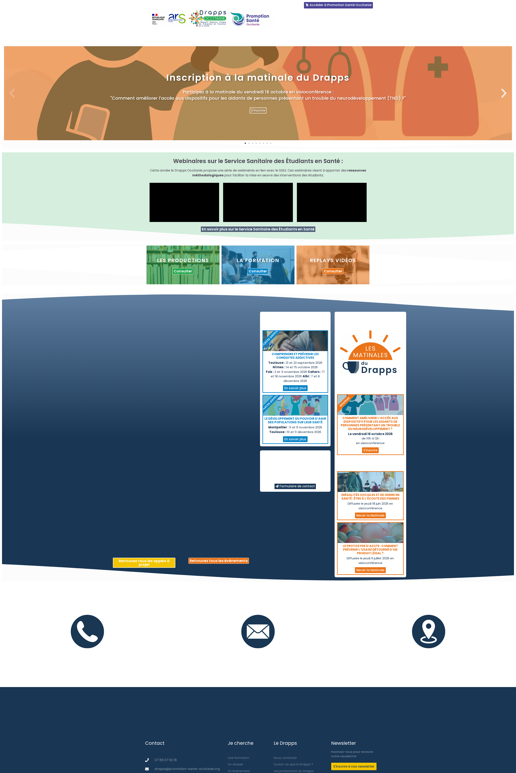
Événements (364, 36)
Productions (304, 36)
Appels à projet (424, 36)
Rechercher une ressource (262, 36)
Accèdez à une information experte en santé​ (333, 20)
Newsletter (392, 36)
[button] (245, 143)
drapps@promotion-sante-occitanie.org (258, 652)
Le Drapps (224, 36)
